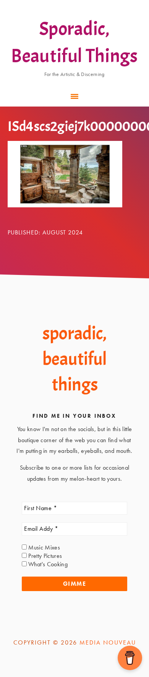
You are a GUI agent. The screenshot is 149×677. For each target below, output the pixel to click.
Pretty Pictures (44, 556)
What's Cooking (47, 564)
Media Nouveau (107, 642)
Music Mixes (43, 547)
